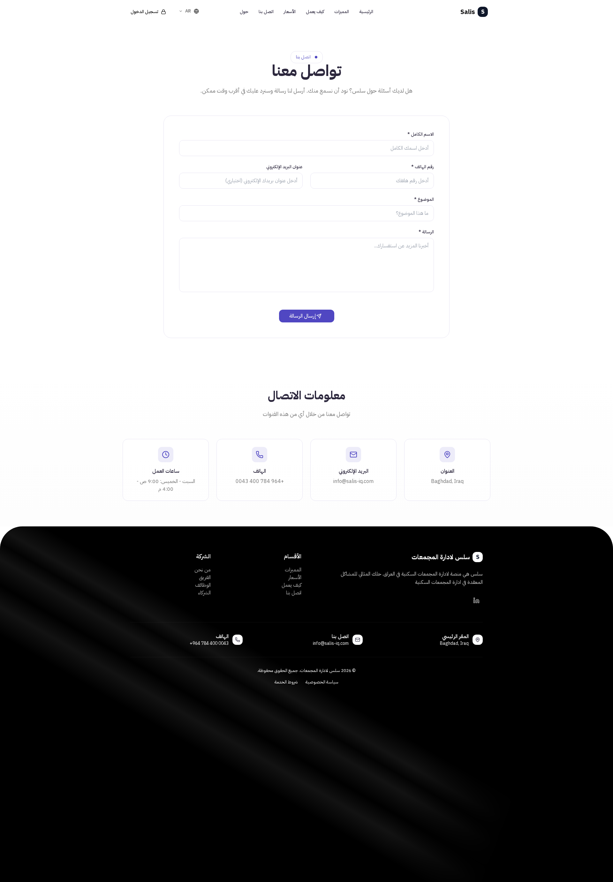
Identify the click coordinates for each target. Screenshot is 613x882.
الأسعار (294, 577)
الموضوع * (424, 199)
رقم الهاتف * (422, 167)
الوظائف (203, 585)
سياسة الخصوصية (322, 682)
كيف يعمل (291, 585)
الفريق (205, 577)
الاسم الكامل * (420, 134)
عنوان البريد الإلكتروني (284, 167)
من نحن (202, 570)
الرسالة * (426, 232)
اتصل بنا (293, 593)
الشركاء (204, 593)
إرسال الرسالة (302, 316)
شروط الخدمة (286, 682)
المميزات (293, 570)
